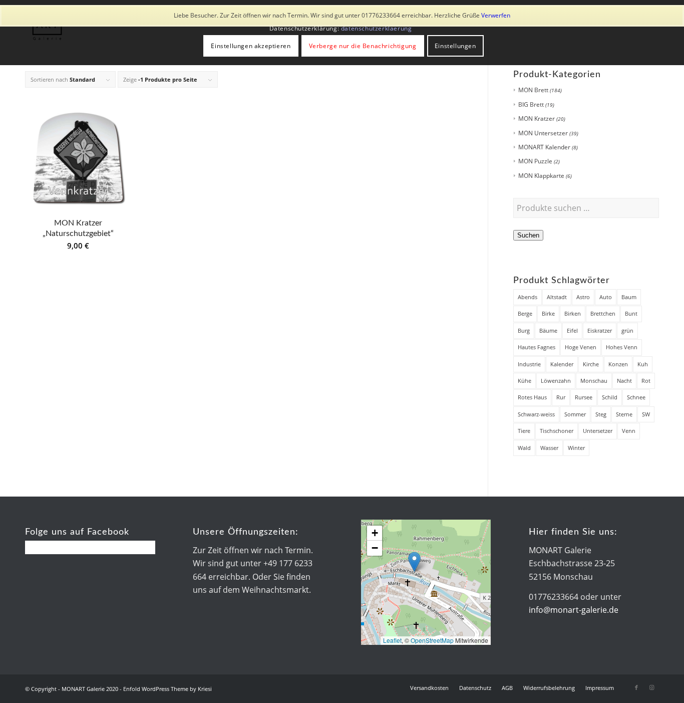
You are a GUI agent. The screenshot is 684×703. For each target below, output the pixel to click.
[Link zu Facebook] (636, 687)
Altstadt (557, 297)
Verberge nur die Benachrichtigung (363, 46)
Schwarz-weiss (536, 414)
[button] (414, 562)
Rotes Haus (532, 397)
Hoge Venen (580, 347)
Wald (524, 447)
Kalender (561, 364)
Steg (600, 414)
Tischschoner (556, 430)
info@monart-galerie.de (573, 609)
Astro (583, 297)
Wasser (549, 447)
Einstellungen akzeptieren (250, 46)
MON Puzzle (535, 161)
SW (646, 414)
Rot (645, 380)
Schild (609, 397)
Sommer (575, 414)
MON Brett (533, 90)
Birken (572, 313)
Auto (605, 297)
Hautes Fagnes (536, 347)
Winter (576, 447)
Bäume (548, 330)
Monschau (593, 380)
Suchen (528, 235)
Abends (527, 297)
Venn (628, 430)
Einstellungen (455, 46)
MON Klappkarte (541, 175)
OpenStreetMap (432, 640)
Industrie (529, 364)
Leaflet (392, 640)
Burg (524, 330)
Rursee (583, 397)
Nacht (624, 380)
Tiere (524, 430)
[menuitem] (429, 687)
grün (627, 330)
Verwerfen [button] (495, 15)
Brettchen (602, 313)
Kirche (591, 364)
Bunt (631, 313)
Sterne (624, 414)
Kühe (524, 380)
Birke (548, 313)
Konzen (618, 364)
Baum (628, 297)
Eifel (572, 330)
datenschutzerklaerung (376, 28)
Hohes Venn (621, 347)
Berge (525, 313)
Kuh (642, 364)
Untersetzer (597, 430)
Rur (560, 397)
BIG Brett (531, 104)
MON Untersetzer (543, 133)
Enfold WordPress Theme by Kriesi (167, 688)
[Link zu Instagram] (651, 687)
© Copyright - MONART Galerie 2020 (71, 688)
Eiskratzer (599, 330)
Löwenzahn (556, 380)
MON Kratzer (536, 118)
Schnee (636, 397)
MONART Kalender (544, 147)
